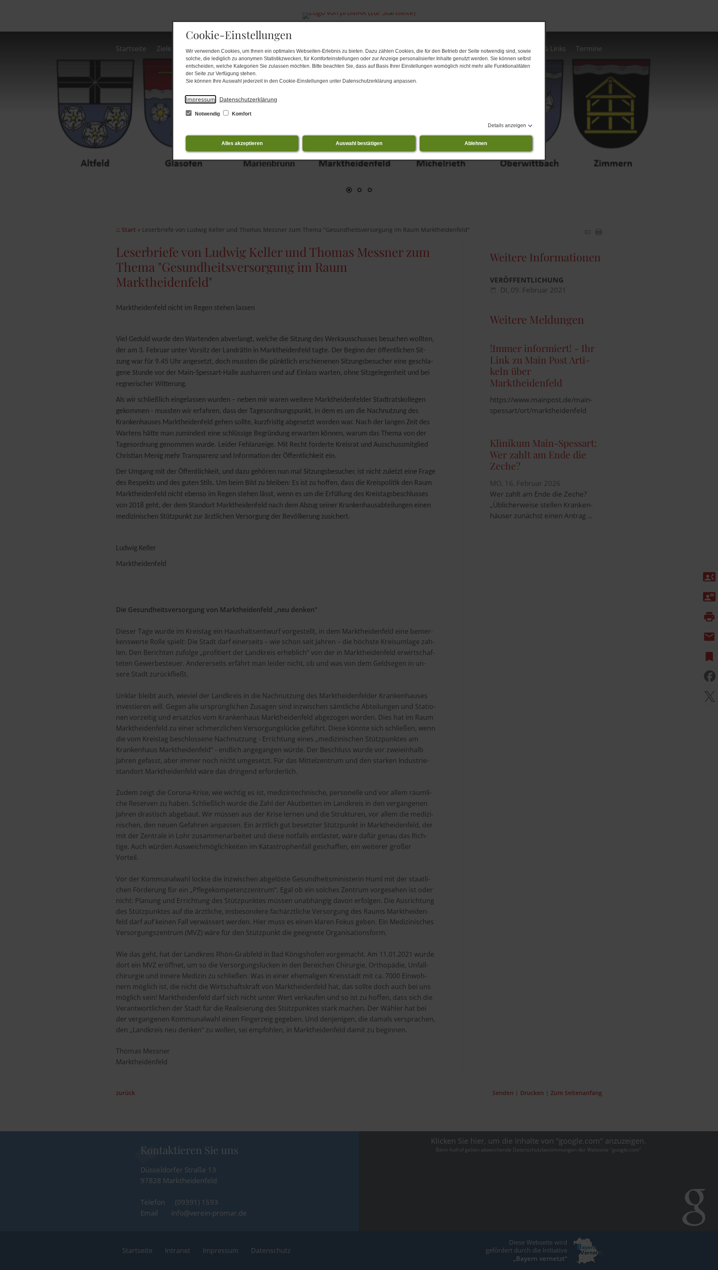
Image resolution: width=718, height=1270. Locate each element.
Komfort (241, 114)
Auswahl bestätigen (359, 143)
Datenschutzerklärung (248, 99)
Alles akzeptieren (242, 143)
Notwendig (207, 114)
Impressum (200, 99)
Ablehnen (476, 143)
